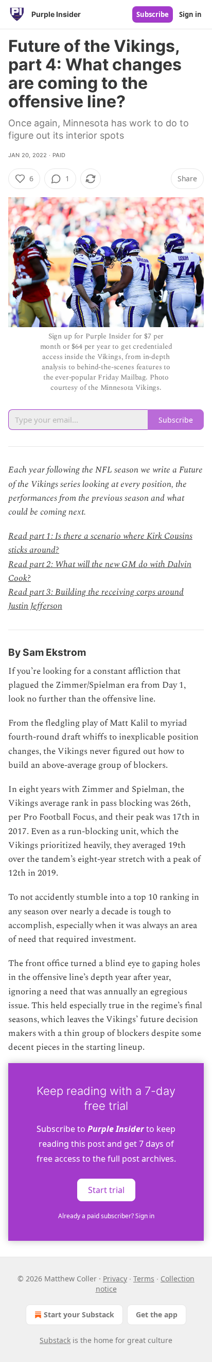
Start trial (106, 1189)
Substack (55, 1340)
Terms (143, 1278)
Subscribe (152, 14)
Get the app (157, 1314)
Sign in (190, 14)
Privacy (115, 1278)
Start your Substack (79, 1314)
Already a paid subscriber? (106, 1216)
